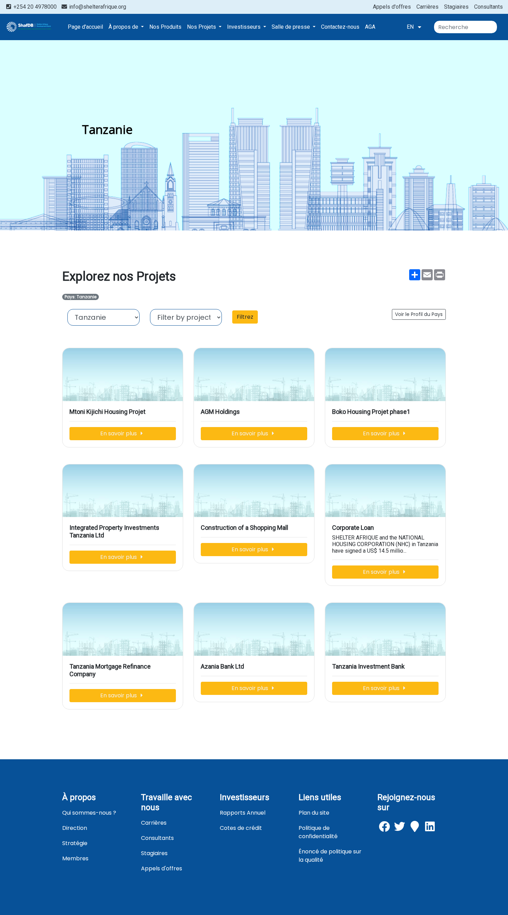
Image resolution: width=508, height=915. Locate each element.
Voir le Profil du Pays (419, 314)
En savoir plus (119, 433)
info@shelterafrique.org (97, 6)
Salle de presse (291, 27)
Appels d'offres (392, 6)
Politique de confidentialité (318, 832)
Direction (74, 828)
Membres (75, 858)
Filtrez (245, 317)
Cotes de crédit (241, 828)
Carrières (427, 6)
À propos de (124, 27)
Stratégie (74, 843)
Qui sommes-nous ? (89, 813)
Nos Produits (165, 27)
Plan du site (314, 813)
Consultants (488, 6)
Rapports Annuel (242, 813)
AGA (370, 27)
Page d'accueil (85, 27)
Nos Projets (202, 27)
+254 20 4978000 (35, 6)
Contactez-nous (340, 27)
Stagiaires (456, 6)
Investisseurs (244, 27)
